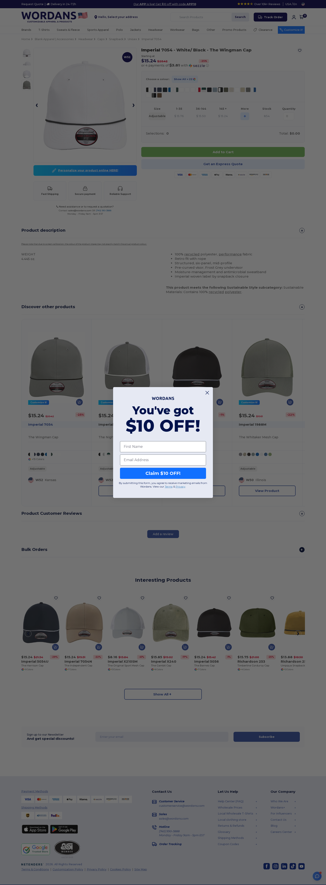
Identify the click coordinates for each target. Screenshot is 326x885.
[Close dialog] (207, 393)
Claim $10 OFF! (163, 473)
